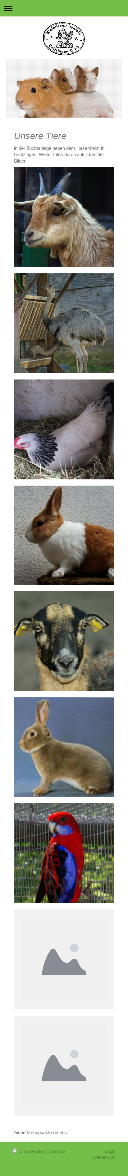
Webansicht (104, 1157)
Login (110, 1151)
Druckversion (32, 1151)
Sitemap (57, 1151)
